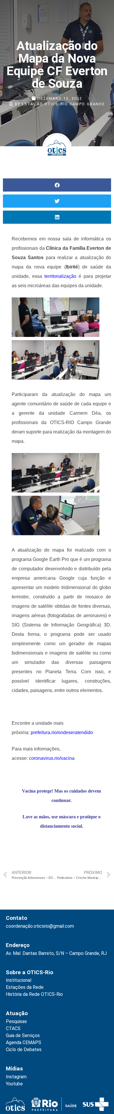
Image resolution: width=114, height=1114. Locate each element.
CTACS (13, 1028)
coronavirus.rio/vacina (52, 758)
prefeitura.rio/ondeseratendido (62, 732)
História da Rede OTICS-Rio (34, 994)
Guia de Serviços (23, 1035)
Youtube (14, 1084)
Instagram (16, 1076)
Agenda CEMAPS (23, 1042)
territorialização (60, 276)
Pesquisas (16, 1021)
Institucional (18, 980)
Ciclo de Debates (24, 1049)
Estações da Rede (25, 987)
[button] (57, 185)
